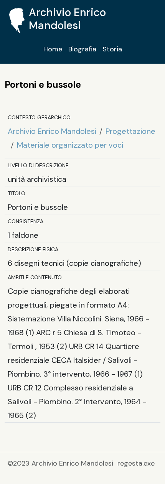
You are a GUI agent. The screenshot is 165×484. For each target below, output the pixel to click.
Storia (112, 49)
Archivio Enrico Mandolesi (52, 131)
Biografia (82, 49)
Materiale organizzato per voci (70, 145)
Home (52, 49)
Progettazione (130, 131)
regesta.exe (136, 463)
